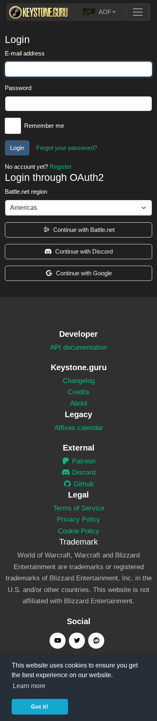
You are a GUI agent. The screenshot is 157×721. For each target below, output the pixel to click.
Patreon (82, 461)
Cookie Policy (78, 531)
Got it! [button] (39, 706)
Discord (82, 472)
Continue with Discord (84, 251)
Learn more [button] (29, 685)
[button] (99, 12)
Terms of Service (78, 508)
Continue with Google (84, 273)
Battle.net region (26, 191)
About (78, 403)
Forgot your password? (66, 147)
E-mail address (25, 53)
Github (82, 484)
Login (17, 147)
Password (18, 87)
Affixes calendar (78, 428)
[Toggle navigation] (137, 12)
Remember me (44, 125)
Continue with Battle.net (84, 229)
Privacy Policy (78, 519)
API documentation (78, 347)
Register (61, 166)
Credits (78, 392)
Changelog (79, 381)
